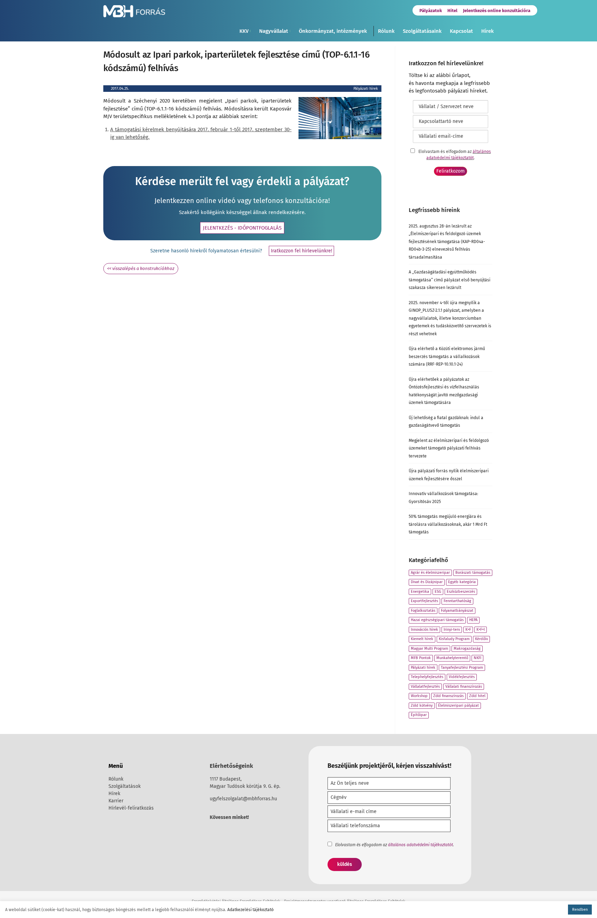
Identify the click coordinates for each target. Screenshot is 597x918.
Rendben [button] (580, 909)
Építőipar (419, 715)
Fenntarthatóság (457, 601)
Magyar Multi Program (429, 648)
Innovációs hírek (424, 629)
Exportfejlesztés (424, 601)
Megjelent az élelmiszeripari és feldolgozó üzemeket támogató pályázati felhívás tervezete (449, 448)
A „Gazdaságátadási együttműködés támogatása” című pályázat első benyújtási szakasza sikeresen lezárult (449, 280)
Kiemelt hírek (422, 639)
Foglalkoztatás (423, 610)
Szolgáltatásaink (422, 31)
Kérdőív (481, 639)
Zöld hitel (477, 696)
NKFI (477, 658)
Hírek (487, 31)
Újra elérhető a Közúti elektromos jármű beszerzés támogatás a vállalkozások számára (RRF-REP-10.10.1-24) (447, 356)
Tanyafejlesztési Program (462, 667)
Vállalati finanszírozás (463, 686)
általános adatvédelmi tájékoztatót (420, 844)
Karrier (115, 801)
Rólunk (386, 31)
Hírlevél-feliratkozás (131, 808)
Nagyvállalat (273, 31)
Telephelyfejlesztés (427, 677)
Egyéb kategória (462, 582)
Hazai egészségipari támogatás (437, 620)
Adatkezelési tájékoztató (250, 909)
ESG (438, 591)
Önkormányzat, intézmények (333, 31)
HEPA (473, 620)
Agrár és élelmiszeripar (430, 572)
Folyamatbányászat (457, 610)
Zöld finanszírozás (448, 696)
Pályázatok (430, 10)
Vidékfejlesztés (462, 677)
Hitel (452, 10)
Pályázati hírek (365, 88)
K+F (468, 629)
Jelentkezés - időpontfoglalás (242, 228)
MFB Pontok (421, 658)
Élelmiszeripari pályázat (458, 705)
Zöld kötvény (422, 705)
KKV (243, 31)
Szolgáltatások (124, 786)
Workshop (419, 696)
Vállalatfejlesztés (425, 686)
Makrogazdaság (467, 648)
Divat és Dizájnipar (427, 582)
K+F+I (480, 629)
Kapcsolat (461, 31)
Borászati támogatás (472, 572)
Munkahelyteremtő (452, 658)
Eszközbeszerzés (461, 591)
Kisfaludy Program (454, 639)
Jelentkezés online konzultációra (496, 10)
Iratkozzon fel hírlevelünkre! (301, 251)
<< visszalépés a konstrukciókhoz (140, 268)
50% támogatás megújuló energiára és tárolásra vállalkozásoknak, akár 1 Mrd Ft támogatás (448, 524)
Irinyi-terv (452, 629)
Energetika (420, 591)
